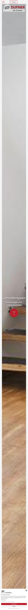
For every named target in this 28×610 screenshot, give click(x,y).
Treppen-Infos (14, 312)
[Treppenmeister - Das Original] (14, 8)
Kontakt (14, 2)
